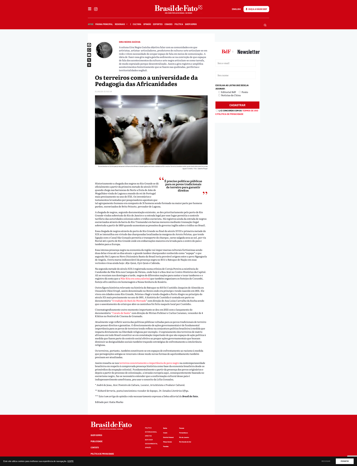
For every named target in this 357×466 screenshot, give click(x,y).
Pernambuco (183, 433)
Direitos (148, 436)
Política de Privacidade (102, 454)
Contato (95, 447)
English (236, 9)
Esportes (158, 24)
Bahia (165, 428)
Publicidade (96, 441)
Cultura (137, 24)
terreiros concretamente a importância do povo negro (149, 363)
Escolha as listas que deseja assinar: (232, 87)
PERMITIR (345, 461)
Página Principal (104, 24)
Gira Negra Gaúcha (129, 41)
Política (179, 24)
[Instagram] (96, 9)
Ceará (165, 433)
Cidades (169, 24)
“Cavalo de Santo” (121, 313)
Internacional (151, 432)
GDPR (70, 461)
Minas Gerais (167, 442)
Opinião (147, 24)
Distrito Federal (168, 437)
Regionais (120, 24)
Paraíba (165, 446)
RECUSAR (326, 461)
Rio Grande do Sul (185, 442)
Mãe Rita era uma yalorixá (135, 278)
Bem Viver (149, 440)
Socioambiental (151, 444)
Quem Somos (191, 24)
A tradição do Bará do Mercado (129, 300)
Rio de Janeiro (184, 437)
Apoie (90, 24)
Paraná (181, 428)
